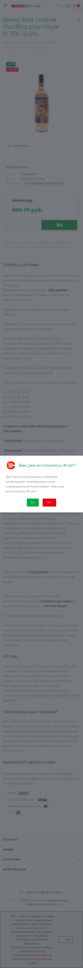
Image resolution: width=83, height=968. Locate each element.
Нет (49, 502)
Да (33, 502)
